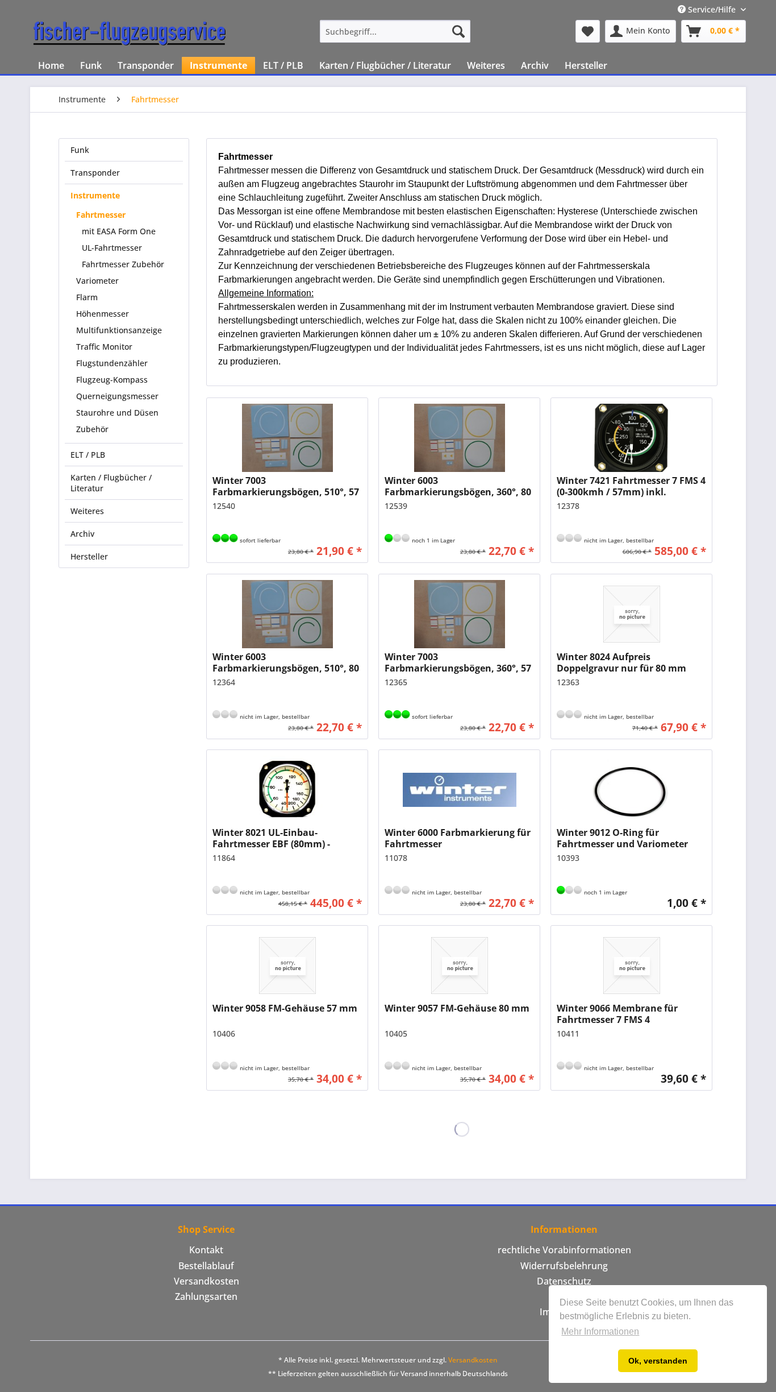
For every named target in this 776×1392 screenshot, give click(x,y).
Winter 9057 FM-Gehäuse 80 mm (457, 1008)
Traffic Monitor (104, 346)
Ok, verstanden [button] (657, 1360)
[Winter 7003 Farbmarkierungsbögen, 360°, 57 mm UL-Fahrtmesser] (459, 614)
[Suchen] (458, 31)
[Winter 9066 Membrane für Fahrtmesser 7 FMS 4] (631, 965)
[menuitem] (395, 31)
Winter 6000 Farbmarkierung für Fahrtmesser (458, 838)
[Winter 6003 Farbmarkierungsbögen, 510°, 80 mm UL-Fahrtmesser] (287, 614)
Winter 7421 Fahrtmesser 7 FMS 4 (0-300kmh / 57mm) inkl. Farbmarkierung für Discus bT (631, 486)
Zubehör (92, 429)
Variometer (97, 280)
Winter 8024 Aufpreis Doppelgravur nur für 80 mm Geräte (621, 662)
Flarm (87, 297)
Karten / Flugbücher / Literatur (111, 483)
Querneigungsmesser (117, 396)
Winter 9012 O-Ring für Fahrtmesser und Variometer (622, 838)
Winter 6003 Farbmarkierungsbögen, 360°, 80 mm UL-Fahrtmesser (458, 486)
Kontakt (206, 1250)
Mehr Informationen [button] (600, 1331)
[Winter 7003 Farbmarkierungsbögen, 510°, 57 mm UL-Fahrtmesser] (287, 438)
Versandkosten (206, 1281)
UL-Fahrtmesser (112, 247)
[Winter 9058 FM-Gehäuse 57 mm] (287, 965)
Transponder (95, 172)
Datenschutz (564, 1281)
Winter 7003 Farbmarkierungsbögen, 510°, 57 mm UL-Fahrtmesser (285, 486)
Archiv (82, 533)
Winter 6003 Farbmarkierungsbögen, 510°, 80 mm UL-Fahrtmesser (285, 662)
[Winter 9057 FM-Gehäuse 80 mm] (459, 965)
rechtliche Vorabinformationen (564, 1250)
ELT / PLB (87, 454)
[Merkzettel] (587, 31)
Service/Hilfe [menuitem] (712, 9)
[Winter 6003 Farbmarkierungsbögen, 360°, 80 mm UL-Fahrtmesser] (459, 438)
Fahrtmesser (101, 214)
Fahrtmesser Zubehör (123, 264)
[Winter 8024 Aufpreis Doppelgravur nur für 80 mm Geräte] (631, 614)
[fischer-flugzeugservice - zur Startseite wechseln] (129, 34)
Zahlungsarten (206, 1296)
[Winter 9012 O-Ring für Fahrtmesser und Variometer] (631, 790)
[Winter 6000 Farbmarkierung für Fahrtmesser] (459, 790)
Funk (79, 149)
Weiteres (87, 511)
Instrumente (95, 195)
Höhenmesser (102, 313)
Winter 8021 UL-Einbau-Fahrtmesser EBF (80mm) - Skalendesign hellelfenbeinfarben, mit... (272, 838)
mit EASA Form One (119, 231)
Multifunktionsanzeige (119, 330)
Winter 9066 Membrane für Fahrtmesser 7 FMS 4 (617, 1013)
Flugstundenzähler (112, 363)
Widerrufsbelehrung (564, 1266)
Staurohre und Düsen (117, 412)
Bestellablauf (206, 1266)
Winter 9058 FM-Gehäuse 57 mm (284, 1008)
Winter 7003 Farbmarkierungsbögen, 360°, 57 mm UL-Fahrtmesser (458, 662)
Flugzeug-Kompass (112, 379)
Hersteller (89, 556)
